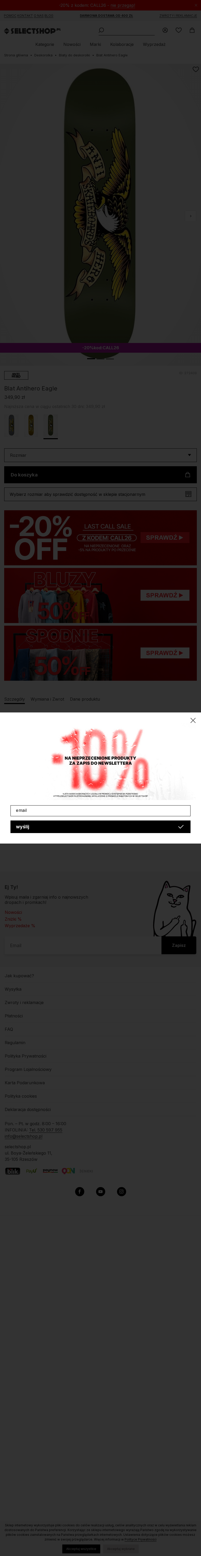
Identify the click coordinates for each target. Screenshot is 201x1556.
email (21, 810)
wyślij (22, 826)
